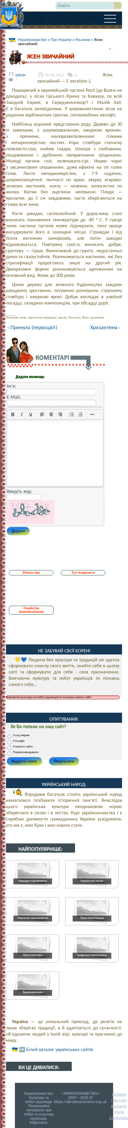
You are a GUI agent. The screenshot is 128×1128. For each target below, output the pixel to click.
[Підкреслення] (30, 414)
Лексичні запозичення (32, 918)
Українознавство (32, 40)
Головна (119, 1094)
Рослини (82, 40)
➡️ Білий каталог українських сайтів (56, 1049)
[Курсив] (21, 414)
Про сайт (119, 1100)
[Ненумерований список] (71, 414)
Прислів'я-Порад (92, 918)
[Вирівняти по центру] (51, 414)
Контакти (119, 1106)
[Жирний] (12, 414)
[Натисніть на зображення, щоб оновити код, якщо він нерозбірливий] (30, 522)
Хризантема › (105, 328)
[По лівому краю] (42, 414)
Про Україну (61, 40)
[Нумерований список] (80, 414)
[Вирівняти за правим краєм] (60, 414)
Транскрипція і (33, 992)
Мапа (119, 1112)
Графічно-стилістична (92, 955)
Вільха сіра (31, 573)
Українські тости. (92, 881)
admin (20, 75)
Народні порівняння (32, 881)
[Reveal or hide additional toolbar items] (92, 414)
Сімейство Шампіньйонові (31, 610)
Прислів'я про (32, 955)
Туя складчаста (83, 573)
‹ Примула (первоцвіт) (32, 328)
